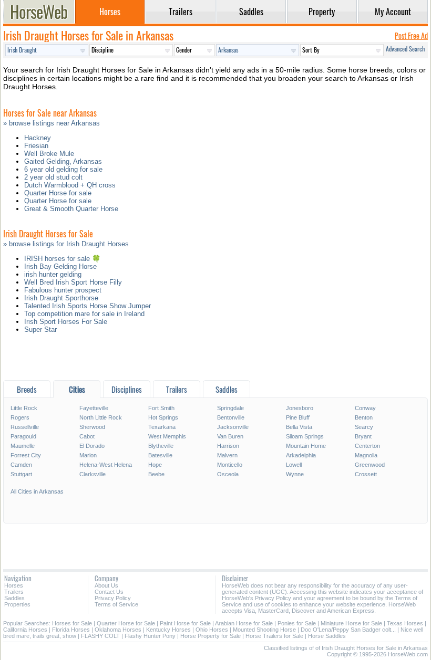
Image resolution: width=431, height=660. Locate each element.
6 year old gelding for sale (63, 169)
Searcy (364, 427)
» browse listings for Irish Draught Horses (66, 244)
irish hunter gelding (52, 274)
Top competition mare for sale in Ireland (84, 314)
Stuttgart (21, 474)
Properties (17, 604)
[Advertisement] (215, 359)
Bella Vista (299, 427)
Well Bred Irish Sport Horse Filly (73, 282)
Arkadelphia (301, 455)
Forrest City (26, 455)
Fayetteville (93, 408)
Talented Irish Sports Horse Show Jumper (87, 306)
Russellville (25, 427)
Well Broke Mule (49, 154)
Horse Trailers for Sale (274, 636)
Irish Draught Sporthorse (61, 298)
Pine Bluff (298, 417)
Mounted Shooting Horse (264, 629)
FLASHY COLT (100, 636)
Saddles (14, 598)
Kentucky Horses (168, 629)
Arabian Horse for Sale (244, 623)
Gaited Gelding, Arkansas (63, 161)
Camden (21, 465)
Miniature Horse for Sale (351, 623)
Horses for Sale (72, 623)
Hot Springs (163, 417)
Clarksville (92, 474)
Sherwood (92, 427)
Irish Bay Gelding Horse (60, 266)
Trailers (14, 592)
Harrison (228, 446)
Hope (155, 465)
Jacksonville (233, 427)
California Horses (25, 629)
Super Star (40, 329)
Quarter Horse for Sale (126, 623)
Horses (13, 585)
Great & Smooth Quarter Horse (71, 209)
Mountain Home (306, 446)
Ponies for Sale (297, 623)
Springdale (230, 408)
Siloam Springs (305, 436)
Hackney (37, 138)
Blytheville (160, 446)
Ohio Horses (212, 629)
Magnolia (366, 455)
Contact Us (109, 592)
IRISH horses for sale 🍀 (62, 259)
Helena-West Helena (105, 465)
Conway (365, 408)
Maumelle (23, 446)
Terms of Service (116, 604)
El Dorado (92, 446)
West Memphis (167, 436)
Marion (88, 455)
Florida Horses (71, 629)
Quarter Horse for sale (57, 193)
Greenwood (370, 465)
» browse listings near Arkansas (51, 123)
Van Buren (230, 436)
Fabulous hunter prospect (62, 290)
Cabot (87, 436)
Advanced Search (405, 48)
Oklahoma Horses (118, 629)
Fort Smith (161, 408)
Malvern (227, 455)
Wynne (295, 474)
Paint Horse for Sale (185, 623)
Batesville (160, 455)
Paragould (23, 436)
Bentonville (230, 417)
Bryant (363, 436)
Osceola (228, 474)
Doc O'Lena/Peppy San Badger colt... (348, 629)
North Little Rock (100, 417)
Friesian (36, 146)
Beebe (156, 474)
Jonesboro (299, 408)
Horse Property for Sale (210, 636)
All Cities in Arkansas (37, 491)
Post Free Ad (411, 35)
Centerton (367, 446)
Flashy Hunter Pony (150, 636)
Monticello (229, 465)
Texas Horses (405, 623)
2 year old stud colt (53, 177)
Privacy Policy (113, 598)
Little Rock (24, 408)
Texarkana (162, 427)
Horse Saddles (327, 636)
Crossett (366, 474)
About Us (106, 585)
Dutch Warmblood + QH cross (70, 185)
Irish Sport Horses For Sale (65, 322)
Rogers (20, 417)
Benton (364, 417)
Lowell (294, 465)
